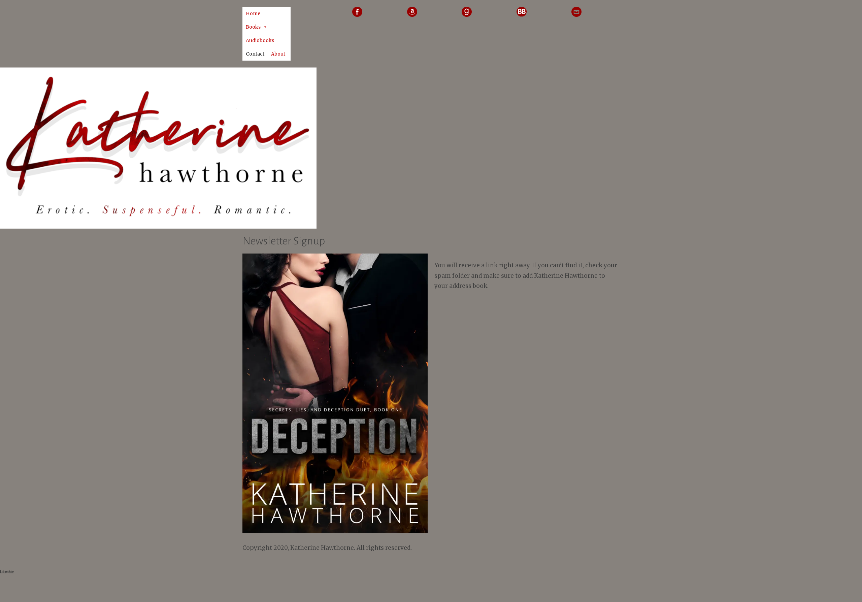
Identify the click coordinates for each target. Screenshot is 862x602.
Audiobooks (260, 40)
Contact (255, 54)
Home (253, 13)
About (278, 54)
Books (253, 27)
